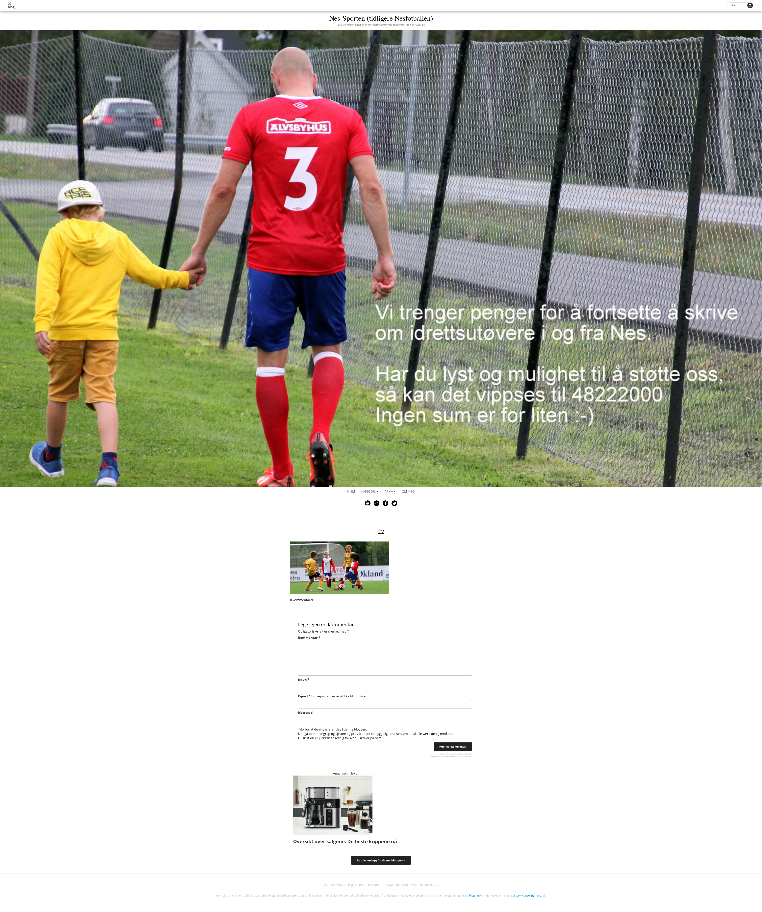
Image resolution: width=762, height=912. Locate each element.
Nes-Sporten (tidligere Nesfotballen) (381, 19)
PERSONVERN (369, 885)
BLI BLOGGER (430, 885)
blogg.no (475, 895)
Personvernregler (443, 756)
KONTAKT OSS (406, 885)
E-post (333, 696)
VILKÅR (388, 885)
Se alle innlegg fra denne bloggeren (381, 860)
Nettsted (305, 712)
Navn (303, 680)
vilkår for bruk (457, 756)
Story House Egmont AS (529, 895)
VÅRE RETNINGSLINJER (339, 885)
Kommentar (309, 638)
